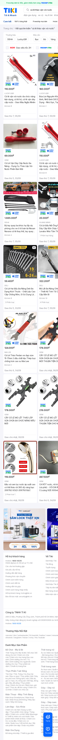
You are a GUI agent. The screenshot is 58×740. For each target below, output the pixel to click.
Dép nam (53, 707)
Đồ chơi (31, 653)
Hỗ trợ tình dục (26, 723)
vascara (8, 635)
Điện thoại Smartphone (14, 697)
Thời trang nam (48, 666)
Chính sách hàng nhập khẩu (16, 590)
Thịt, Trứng (18, 674)
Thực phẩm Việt (26, 676)
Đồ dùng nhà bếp (12, 733)
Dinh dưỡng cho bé (18, 659)
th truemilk (34, 635)
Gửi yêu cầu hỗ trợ (12, 570)
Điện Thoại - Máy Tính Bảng (19, 694)
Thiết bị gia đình (27, 733)
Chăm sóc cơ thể (17, 714)
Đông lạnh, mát (22, 678)
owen (48, 635)
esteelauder (23, 635)
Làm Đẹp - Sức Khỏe (15, 707)
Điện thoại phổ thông (18, 700)
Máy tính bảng (16, 702)
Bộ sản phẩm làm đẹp (20, 724)
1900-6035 (17, 561)
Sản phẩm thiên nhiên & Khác (19, 717)
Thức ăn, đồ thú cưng (18, 687)
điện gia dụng (30, 15)
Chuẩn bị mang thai (18, 666)
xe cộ (40, 15)
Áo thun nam (46, 669)
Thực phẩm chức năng (19, 712)
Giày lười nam (46, 705)
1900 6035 (16, 623)
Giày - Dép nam (48, 702)
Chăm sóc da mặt (12, 710)
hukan (25, 638)
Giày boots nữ (50, 695)
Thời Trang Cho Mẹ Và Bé (15, 653)
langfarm (17, 638)
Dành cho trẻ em (17, 685)
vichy (31, 638)
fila (36, 638)
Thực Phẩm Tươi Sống (16, 671)
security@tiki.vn (25, 596)
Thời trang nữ (47, 650)
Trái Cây (8, 674)
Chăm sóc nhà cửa (20, 690)
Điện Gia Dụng (12, 730)
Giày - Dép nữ (48, 688)
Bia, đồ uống (14, 683)
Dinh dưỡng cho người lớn (20, 662)
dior (15, 635)
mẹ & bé (49, 15)
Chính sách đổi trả (12, 583)
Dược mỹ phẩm (28, 725)
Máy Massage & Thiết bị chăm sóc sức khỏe (21, 715)
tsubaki (42, 638)
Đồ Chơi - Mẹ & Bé (14, 650)
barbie (42, 635)
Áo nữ (43, 653)
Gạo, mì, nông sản (18, 681)
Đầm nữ (50, 653)
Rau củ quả (14, 676)
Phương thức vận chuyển (15, 576)
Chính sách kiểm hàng (14, 580)
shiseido (9, 638)
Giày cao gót (46, 691)
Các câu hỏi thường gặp (15, 566)
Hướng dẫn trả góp (13, 586)
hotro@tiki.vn (26, 593)
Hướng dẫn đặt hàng (13, 573)
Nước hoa (15, 723)
